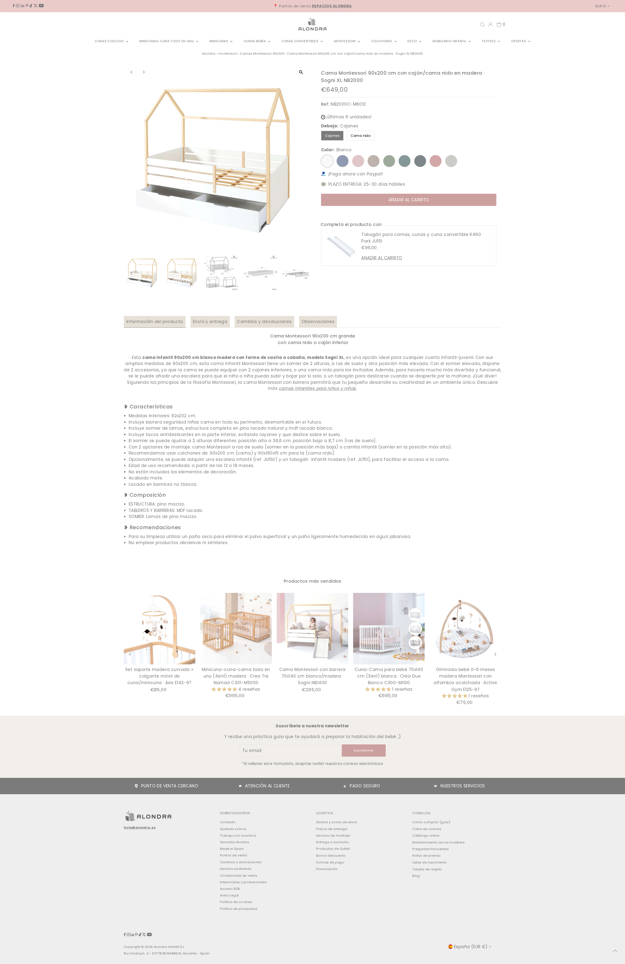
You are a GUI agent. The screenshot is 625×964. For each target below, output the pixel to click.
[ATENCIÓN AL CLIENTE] (240, 786)
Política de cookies (236, 902)
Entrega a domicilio (332, 842)
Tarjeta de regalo (427, 869)
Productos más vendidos (312, 581)
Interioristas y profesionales (243, 882)
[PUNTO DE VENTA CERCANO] (136, 786)
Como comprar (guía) (431, 822)
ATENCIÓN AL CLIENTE (267, 786)
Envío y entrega (210, 322)
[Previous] (131, 72)
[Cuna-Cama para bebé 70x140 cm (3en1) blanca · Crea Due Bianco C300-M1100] (389, 628)
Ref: (325, 104)
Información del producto (154, 322)
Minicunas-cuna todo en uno (167, 41)
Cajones (332, 135)
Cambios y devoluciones (264, 322)
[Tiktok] (31, 6)
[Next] (143, 72)
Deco (412, 41)
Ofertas (519, 41)
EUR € (600, 6)
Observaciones (318, 322)
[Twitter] (36, 6)
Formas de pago (330, 862)
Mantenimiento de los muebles (438, 842)
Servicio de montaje (333, 835)
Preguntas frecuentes (430, 849)
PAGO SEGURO (365, 786)
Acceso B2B (230, 888)
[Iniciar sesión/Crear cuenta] (490, 24)
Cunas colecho (110, 41)
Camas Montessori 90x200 (262, 53)
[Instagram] (17, 6)
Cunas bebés (255, 41)
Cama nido (361, 135)
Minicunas (219, 41)
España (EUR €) (471, 947)
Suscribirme (364, 750)
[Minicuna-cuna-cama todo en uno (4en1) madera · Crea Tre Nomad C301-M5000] (236, 628)
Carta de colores (426, 829)
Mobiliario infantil (450, 41)
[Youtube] (41, 6)
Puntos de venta (233, 855)
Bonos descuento (331, 855)
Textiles (489, 41)
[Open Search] (482, 24)
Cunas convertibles (300, 41)
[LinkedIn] (22, 6)
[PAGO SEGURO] (344, 786)
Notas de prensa (426, 855)
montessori (227, 53)
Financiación (326, 869)
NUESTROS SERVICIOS (462, 786)
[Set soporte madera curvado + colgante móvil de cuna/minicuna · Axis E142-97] (159, 628)
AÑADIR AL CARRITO (408, 200)
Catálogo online (425, 835)
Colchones (382, 41)
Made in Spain (232, 848)
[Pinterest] (27, 6)
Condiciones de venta (238, 875)
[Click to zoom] (300, 72)
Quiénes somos (233, 829)
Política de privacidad (238, 908)
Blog (416, 875)
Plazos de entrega (331, 829)
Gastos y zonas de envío (337, 822)
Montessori (345, 41)
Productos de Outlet (333, 848)
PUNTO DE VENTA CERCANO (169, 786)
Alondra (209, 53)
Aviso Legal (229, 895)
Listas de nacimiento (429, 862)
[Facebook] (14, 6)
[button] (225, 689)
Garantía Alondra (234, 842)
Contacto (228, 822)
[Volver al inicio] (615, 950)
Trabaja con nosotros (238, 835)
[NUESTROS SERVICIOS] (435, 786)
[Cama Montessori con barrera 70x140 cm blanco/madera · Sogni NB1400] (312, 628)
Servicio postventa (235, 868)
